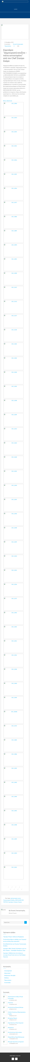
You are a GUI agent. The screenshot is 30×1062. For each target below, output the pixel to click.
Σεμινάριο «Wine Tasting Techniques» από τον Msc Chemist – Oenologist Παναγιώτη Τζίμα (14, 949)
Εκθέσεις (6, 977)
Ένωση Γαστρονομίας (18, 44)
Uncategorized (8, 970)
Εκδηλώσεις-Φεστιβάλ (9, 975)
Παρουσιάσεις (8, 46)
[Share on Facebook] (9, 888)
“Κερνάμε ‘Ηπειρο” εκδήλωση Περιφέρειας (13, 936)
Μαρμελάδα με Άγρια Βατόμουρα (16, 1037)
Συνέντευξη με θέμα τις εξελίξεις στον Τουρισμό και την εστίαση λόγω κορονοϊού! (14, 940)
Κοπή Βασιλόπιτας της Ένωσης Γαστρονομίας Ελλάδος (14, 944)
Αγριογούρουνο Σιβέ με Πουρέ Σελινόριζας (15, 997)
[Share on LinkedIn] (20, 888)
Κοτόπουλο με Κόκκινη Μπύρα (15, 1007)
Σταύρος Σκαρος (18, 902)
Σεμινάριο (10, 902)
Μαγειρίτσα (11, 1027)
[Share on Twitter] (13, 888)
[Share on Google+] (17, 888)
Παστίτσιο (10, 1002)
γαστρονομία (14, 898)
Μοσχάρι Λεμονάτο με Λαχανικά (16, 1041)
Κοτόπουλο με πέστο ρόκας (15, 1032)
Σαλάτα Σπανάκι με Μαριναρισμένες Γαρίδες (17, 1013)
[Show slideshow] (7, 100)
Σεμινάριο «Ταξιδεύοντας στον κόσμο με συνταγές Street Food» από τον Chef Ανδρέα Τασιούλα (14, 954)
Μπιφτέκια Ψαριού (12, 1018)
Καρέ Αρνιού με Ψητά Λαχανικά (15, 1022)
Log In (15, 9)
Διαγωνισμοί (7, 973)
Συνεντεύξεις (7, 982)
